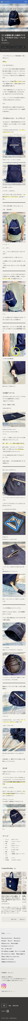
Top (10, 1005)
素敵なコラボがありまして (8, 962)
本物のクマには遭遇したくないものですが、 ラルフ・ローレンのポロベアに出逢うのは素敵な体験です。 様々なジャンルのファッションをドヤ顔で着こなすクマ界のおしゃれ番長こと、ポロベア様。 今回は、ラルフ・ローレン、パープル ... (11, 910)
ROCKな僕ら (14, 943)
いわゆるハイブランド (7, 946)
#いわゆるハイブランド (7, 47)
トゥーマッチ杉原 (20, 951)
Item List (15, 1005)
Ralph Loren (5, 943)
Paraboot (17, 941)
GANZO (3, 941)
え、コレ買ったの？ (6, 948)
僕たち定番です (20, 954)
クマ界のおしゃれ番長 (7, 951)
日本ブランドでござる (7, 959)
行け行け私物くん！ (7, 1)
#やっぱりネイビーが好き (19, 47)
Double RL (17, 938)
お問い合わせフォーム (6, 991)
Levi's (10, 941)
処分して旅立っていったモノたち (10, 956)
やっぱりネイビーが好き (8, 954)
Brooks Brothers (6, 938)
